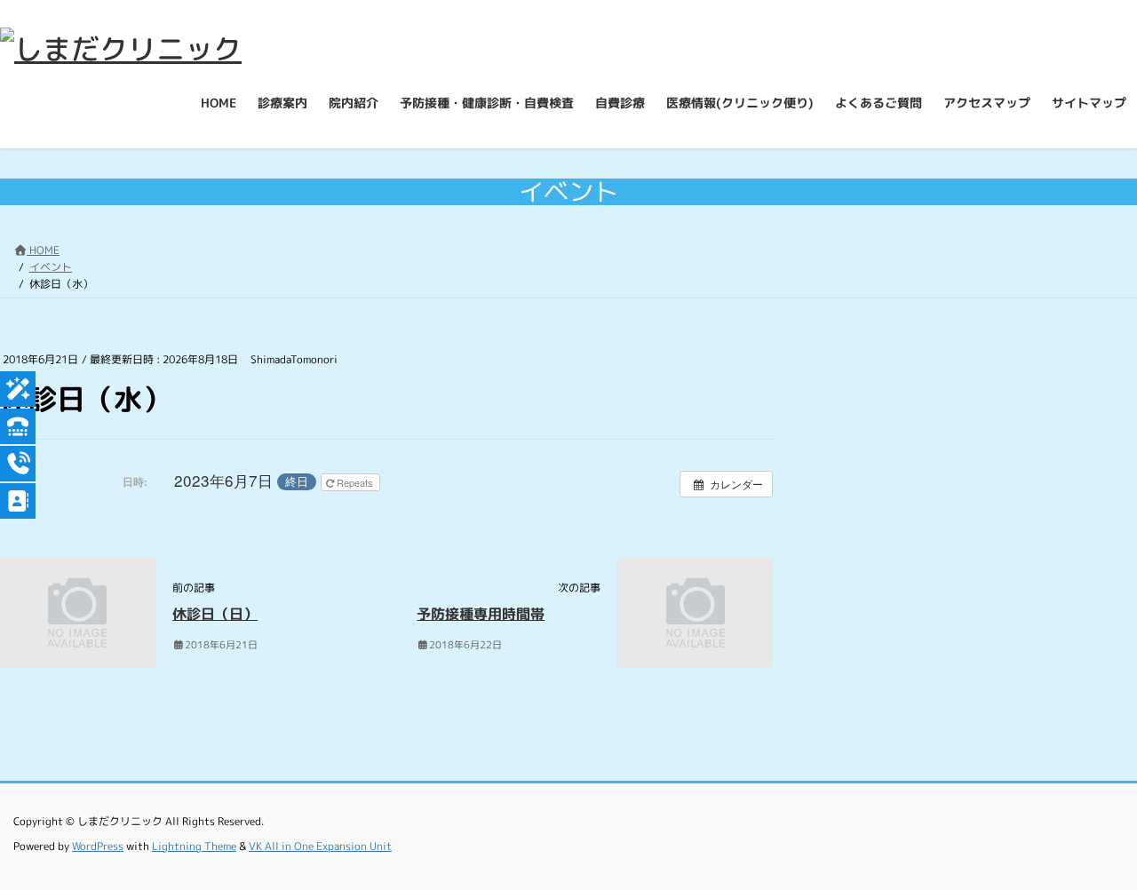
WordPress (97, 846)
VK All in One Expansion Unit (320, 846)
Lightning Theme (194, 846)
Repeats (355, 482)
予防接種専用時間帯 (481, 614)
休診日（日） (215, 614)
